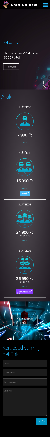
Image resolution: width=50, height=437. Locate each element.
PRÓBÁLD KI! (11, 66)
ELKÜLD (42, 421)
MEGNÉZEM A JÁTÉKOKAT (24, 320)
